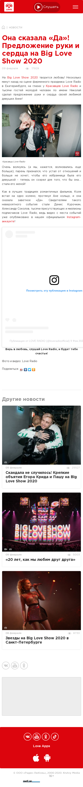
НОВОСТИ (15, 28)
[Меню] (75, 6)
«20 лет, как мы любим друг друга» (40, 559)
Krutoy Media (71, 772)
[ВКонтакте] (26, 368)
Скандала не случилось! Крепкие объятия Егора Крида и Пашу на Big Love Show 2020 (41, 477)
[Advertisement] (41, 696)
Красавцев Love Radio (62, 86)
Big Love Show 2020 (22, 78)
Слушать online (51, 7)
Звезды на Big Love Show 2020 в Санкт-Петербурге (37, 640)
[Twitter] (30, 368)
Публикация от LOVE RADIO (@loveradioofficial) (40, 340)
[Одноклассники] (34, 368)
